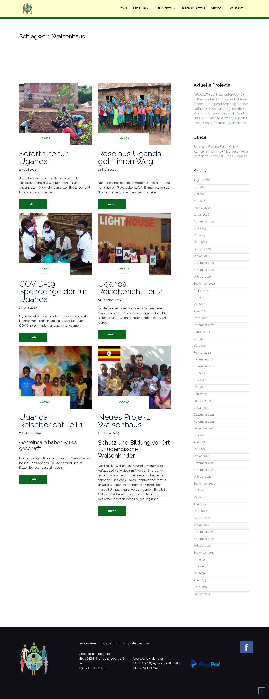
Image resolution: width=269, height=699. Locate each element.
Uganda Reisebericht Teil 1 (51, 420)
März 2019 (200, 587)
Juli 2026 (199, 187)
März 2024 (200, 318)
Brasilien (200, 147)
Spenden (217, 8)
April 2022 (200, 394)
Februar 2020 (202, 518)
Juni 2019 (200, 566)
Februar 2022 (202, 400)
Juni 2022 (200, 380)
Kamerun (200, 151)
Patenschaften (193, 8)
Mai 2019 (199, 573)
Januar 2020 (201, 525)
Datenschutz (109, 643)
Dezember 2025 (204, 221)
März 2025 (200, 242)
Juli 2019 (199, 559)
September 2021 (204, 428)
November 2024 (204, 269)
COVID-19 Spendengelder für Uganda (53, 291)
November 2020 (204, 469)
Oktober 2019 (202, 545)
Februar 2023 (202, 352)
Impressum (87, 643)
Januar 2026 (201, 214)
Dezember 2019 (204, 531)
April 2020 (200, 504)
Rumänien (201, 156)
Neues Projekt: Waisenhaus (124, 420)
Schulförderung (214, 123)
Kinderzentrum (204, 113)
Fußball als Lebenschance (212, 99)
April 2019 (200, 580)
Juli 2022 (199, 373)
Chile (232, 147)
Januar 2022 (201, 407)
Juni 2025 (200, 228)
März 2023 (200, 345)
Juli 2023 (199, 338)
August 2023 (202, 331)
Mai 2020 (199, 497)
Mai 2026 (199, 200)
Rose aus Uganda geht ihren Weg (129, 157)
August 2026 (202, 180)
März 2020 (200, 511)
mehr (112, 204)
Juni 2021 (200, 435)
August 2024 (202, 290)
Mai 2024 (199, 304)
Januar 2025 (201, 256)
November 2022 (204, 366)
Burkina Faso (217, 147)
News (123, 8)
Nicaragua (231, 151)
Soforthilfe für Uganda (43, 157)
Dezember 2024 (204, 262)
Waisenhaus (237, 123)
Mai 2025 (199, 235)
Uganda (45, 138)
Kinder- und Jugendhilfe (225, 109)
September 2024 (204, 283)
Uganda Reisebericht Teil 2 (130, 287)
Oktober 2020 (202, 476)
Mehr (33, 204)
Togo (229, 156)
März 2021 (200, 449)
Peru (244, 151)
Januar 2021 (201, 456)
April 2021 (200, 442)
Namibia (215, 151)
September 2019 (204, 552)
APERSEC (201, 94)
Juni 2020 (200, 490)
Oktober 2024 (202, 276)
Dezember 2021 (204, 414)
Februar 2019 (202, 594)
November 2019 (204, 538)
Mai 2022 (199, 387)
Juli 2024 (199, 297)
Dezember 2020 (204, 462)
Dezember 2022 (204, 359)
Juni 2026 (200, 193)
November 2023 (204, 325)
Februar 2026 (202, 207)
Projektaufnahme (136, 643)
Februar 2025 (202, 249)
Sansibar (217, 156)
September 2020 (204, 483)
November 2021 (204, 421)
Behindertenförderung (226, 94)
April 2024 (200, 311)
